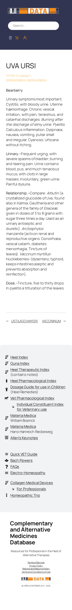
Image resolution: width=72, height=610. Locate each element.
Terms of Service (35, 562)
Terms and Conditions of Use (36, 571)
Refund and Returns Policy (36, 568)
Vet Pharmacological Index (32, 398)
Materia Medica (16, 80)
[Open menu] (10, 37)
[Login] (25, 38)
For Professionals (31, 488)
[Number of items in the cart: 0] (17, 38)
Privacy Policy (36, 565)
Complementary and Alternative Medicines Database (31, 532)
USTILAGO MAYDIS (24, 321)
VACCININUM (51, 321)
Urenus (23, 75)
